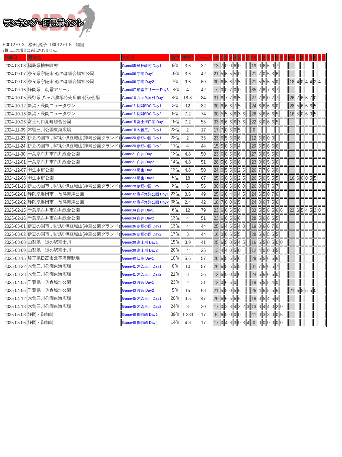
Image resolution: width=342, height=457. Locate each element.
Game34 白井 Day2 (138, 218)
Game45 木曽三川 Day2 (141, 306)
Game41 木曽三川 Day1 (141, 266)
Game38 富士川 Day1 (140, 242)
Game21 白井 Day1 (138, 154)
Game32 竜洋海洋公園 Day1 (145, 194)
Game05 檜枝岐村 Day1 (141, 66)
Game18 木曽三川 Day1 (141, 130)
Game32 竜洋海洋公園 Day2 (145, 202)
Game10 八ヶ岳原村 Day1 (143, 98)
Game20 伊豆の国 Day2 (141, 146)
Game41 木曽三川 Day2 (141, 274)
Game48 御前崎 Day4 (140, 323)
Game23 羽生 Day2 (138, 178)
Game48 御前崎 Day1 (140, 314)
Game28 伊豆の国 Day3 (141, 186)
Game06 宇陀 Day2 (138, 82)
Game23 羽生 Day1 (138, 170)
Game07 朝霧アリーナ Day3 (145, 90)
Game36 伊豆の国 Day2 (141, 234)
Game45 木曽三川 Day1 (141, 298)
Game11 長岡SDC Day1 (141, 106)
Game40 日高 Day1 (138, 258)
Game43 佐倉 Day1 (138, 282)
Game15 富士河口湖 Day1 (143, 122)
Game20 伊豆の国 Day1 (141, 138)
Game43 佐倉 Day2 (138, 290)
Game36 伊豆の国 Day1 (141, 226)
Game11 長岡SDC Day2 (141, 114)
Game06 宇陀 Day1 (138, 74)
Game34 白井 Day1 (138, 210)
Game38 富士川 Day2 (140, 250)
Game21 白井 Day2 (138, 162)
